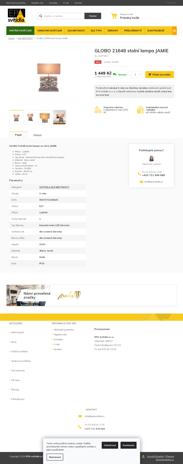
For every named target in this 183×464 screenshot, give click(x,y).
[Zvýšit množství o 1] (140, 74)
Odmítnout (110, 445)
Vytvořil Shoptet (155, 456)
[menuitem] (20, 30)
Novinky (78, 3)
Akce (13, 341)
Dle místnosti (18, 370)
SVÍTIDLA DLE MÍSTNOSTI (54, 187)
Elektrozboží (17, 332)
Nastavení (55, 457)
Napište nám (37, 3)
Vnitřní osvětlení (19, 351)
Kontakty (53, 3)
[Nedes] (69, 295)
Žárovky (15, 389)
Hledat (92, 15)
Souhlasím (128, 445)
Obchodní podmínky (16, 3)
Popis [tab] (18, 134)
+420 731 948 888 (153, 175)
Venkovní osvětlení (20, 360)
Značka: (111, 62)
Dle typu (15, 380)
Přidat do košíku (161, 74)
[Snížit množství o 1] (130, 74)
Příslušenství (17, 399)
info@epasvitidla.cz (153, 181)
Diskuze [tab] (37, 134)
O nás (66, 3)
